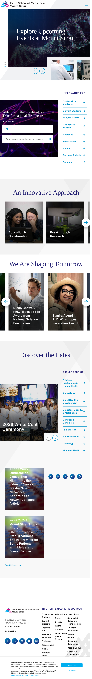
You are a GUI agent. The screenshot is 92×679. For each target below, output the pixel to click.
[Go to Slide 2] (4, 64)
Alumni (44, 652)
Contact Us (10, 631)
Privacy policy (34, 675)
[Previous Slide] (34, 71)
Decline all (72, 670)
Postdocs (45, 644)
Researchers (47, 648)
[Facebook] (50, 476)
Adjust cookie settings (19, 675)
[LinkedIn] (57, 476)
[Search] (48, 139)
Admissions (60, 614)
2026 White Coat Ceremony (20, 427)
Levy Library (72, 614)
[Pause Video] (84, 15)
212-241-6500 (12, 626)
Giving (57, 626)
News (56, 618)
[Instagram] (78, 476)
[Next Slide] (40, 71)
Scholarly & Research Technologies (72, 621)
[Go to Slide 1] (4, 62)
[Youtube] (71, 476)
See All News (11, 565)
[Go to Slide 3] (4, 66)
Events (57, 622)
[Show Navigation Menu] (84, 4)
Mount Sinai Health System (60, 636)
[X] (64, 476)
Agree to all (72, 665)
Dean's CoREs (73, 648)
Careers (58, 629)
